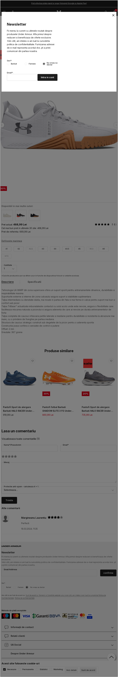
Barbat (14, 64)
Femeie (32, 64)
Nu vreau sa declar (52, 64)
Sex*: (9, 61)
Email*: (10, 73)
